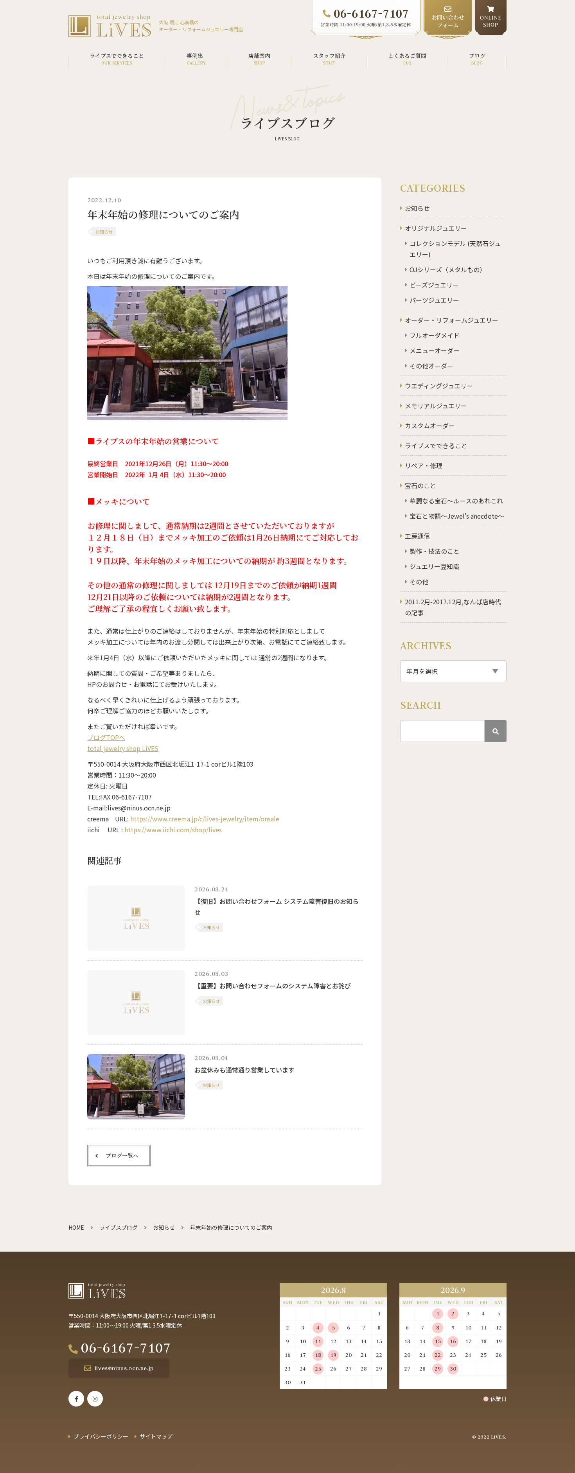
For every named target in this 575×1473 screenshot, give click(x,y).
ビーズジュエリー (434, 284)
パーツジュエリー (434, 300)
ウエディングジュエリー (439, 385)
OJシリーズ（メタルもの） (448, 269)
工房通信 (417, 536)
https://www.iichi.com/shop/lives (173, 829)
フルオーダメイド (435, 335)
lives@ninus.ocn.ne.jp (124, 1368)
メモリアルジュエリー (436, 405)
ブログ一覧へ (122, 1155)
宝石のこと (420, 485)
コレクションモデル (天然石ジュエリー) (455, 249)
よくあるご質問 (407, 55)
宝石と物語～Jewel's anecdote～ (457, 516)
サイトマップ (156, 1436)
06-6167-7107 (126, 1347)
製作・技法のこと (435, 551)
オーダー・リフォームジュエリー (451, 320)
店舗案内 (259, 55)
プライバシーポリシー (101, 1436)
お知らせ (417, 208)
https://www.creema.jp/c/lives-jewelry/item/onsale (204, 818)
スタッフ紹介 (329, 55)
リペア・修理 (423, 465)
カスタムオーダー (430, 425)
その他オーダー (431, 365)
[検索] (496, 731)
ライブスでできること (436, 445)
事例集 (195, 55)
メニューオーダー (435, 350)
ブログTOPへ (106, 737)
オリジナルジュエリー (436, 228)
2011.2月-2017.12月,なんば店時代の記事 (453, 607)
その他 (419, 581)
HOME (76, 1227)
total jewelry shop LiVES (122, 748)
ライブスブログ (118, 1227)
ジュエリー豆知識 (434, 566)
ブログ (477, 55)
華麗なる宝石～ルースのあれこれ (456, 500)
